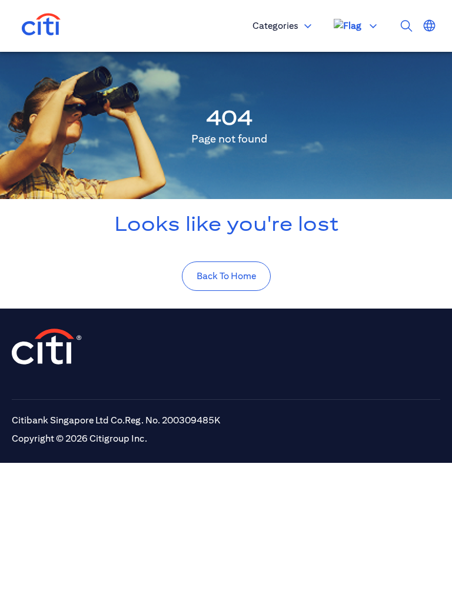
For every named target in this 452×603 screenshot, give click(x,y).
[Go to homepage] (41, 26)
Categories (275, 25)
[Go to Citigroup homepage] (47, 346)
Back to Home (226, 275)
